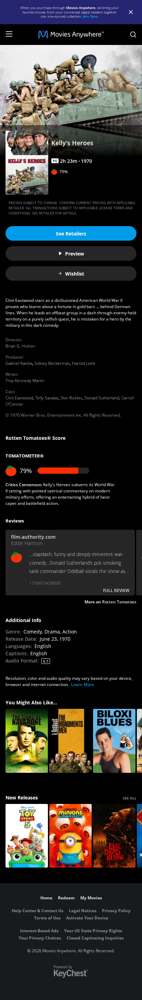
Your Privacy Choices (40, 938)
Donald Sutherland (101, 398)
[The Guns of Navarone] (27, 741)
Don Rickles (71, 398)
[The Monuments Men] (70, 741)
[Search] (133, 34)
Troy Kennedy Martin (25, 380)
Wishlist (74, 273)
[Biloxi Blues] (114, 741)
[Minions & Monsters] (70, 836)
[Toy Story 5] (27, 836)
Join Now (90, 16)
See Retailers (71, 233)
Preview (74, 253)
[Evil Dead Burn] (114, 836)
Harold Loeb (83, 363)
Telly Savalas (47, 398)
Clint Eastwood (19, 398)
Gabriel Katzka (19, 363)
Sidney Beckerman (52, 363)
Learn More (82, 684)
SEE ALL (129, 798)
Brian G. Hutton (20, 346)
